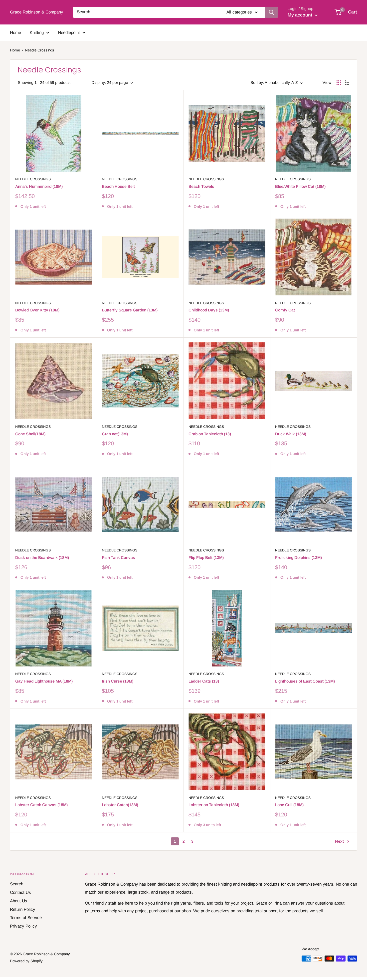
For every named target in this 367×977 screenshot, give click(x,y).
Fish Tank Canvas (118, 557)
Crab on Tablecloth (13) (209, 434)
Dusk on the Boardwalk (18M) (42, 557)
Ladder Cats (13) (203, 681)
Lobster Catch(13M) (120, 805)
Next (339, 841)
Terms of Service (26, 917)
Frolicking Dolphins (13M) (298, 557)
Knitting (37, 32)
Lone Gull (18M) (289, 805)
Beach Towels (201, 186)
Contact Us (20, 892)
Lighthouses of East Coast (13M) (305, 681)
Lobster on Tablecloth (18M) (213, 805)
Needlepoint (69, 32)
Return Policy (22, 909)
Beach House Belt (118, 186)
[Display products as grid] (339, 82)
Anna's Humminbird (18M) (39, 186)
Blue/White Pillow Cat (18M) (300, 186)
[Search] (271, 12)
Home (15, 32)
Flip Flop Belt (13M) (206, 557)
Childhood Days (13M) (208, 310)
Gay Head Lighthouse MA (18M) (44, 681)
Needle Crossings (33, 179)
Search (16, 884)
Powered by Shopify (26, 961)
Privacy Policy (23, 926)
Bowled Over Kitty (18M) (37, 310)
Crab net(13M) (115, 434)
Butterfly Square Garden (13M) (130, 310)
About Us (18, 901)
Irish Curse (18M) (117, 681)
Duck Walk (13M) (290, 434)
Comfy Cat (285, 310)
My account (301, 14)
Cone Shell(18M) (30, 434)
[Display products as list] (347, 82)
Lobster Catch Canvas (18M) (41, 805)
